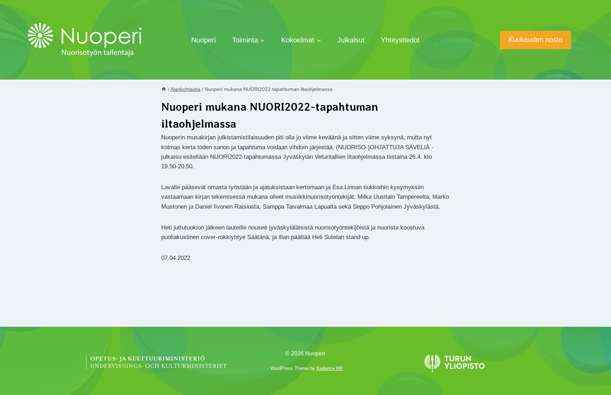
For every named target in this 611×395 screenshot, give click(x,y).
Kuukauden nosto (535, 39)
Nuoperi (203, 40)
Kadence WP (329, 368)
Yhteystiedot (400, 40)
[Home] (163, 89)
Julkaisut (351, 40)
